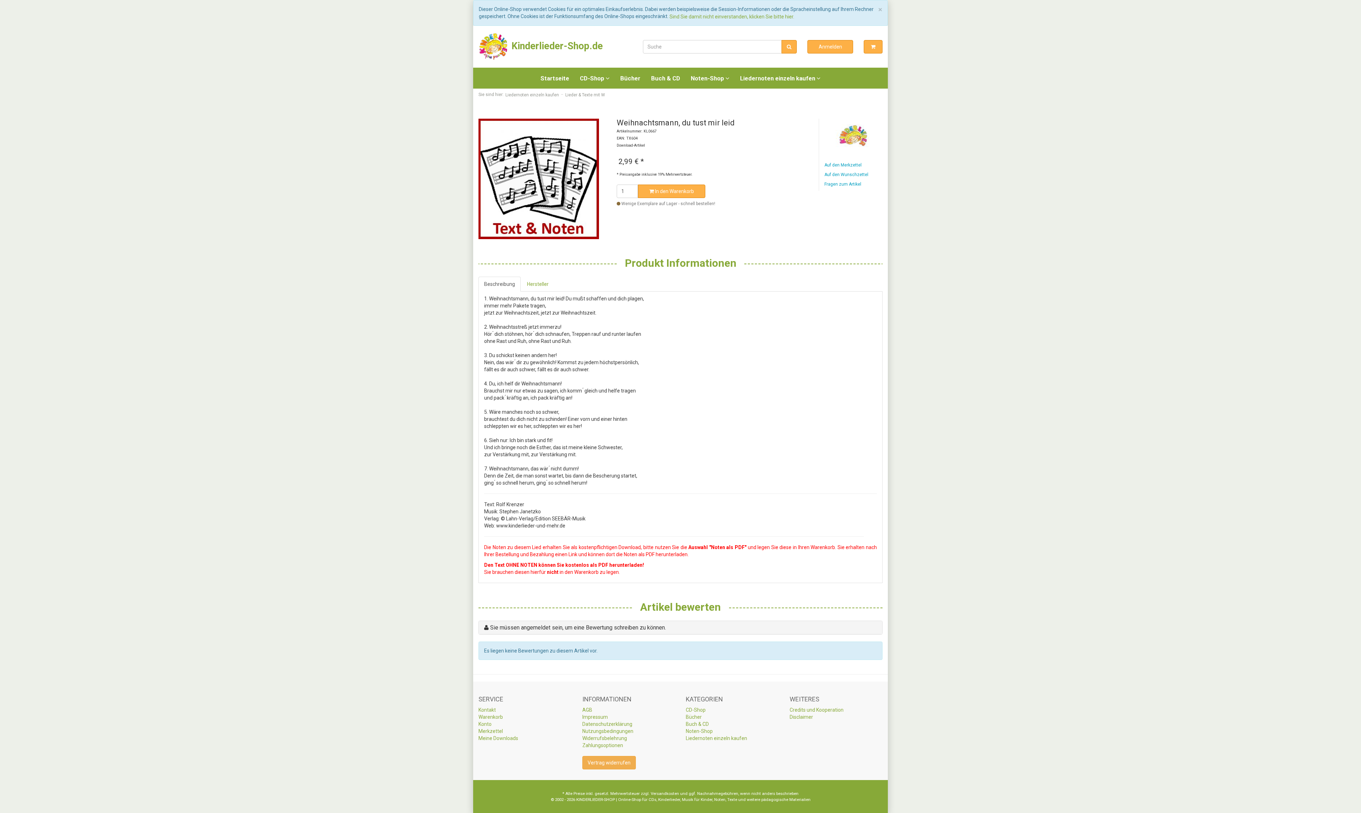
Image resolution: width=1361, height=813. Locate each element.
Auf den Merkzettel (843, 165)
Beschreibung (499, 284)
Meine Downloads (498, 738)
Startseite (555, 78)
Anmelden (830, 47)
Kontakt (487, 710)
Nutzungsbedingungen (607, 731)
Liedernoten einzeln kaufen (778, 78)
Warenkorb (490, 717)
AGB (587, 710)
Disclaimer (801, 717)
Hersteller (538, 284)
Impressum (595, 717)
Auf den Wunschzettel (846, 174)
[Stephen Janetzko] (853, 136)
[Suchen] (789, 46)
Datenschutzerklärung (607, 724)
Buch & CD (665, 78)
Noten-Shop (708, 78)
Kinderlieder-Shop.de (556, 46)
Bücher (630, 78)
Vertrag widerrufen (609, 763)
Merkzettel (490, 731)
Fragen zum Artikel (842, 184)
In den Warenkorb (674, 191)
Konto (485, 724)
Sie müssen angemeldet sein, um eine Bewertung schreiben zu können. (578, 627)
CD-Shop (593, 78)
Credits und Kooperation (817, 710)
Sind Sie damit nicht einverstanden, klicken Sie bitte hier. (732, 16)
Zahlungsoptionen (602, 745)
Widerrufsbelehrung (604, 738)
